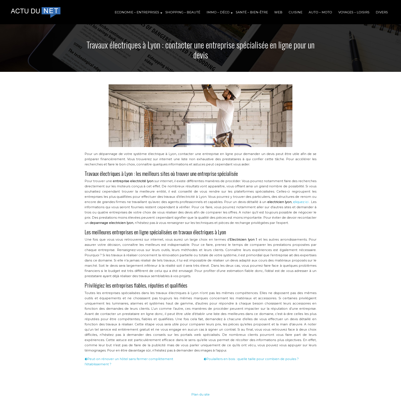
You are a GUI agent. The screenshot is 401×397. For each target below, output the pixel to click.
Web (278, 12)
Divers (382, 12)
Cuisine (295, 12)
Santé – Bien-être (252, 12)
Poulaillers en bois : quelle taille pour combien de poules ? (252, 359)
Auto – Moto (320, 12)
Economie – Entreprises (137, 12)
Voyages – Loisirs (353, 12)
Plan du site (200, 394)
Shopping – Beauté (182, 12)
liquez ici (300, 202)
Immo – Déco (218, 12)
